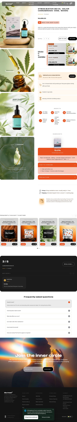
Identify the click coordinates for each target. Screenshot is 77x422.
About (24, 2)
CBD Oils (38, 396)
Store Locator (55, 3)
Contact (47, 2)
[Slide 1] (37, 248)
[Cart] (70, 4)
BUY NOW (72, 38)
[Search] (67, 4)
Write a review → (68, 264)
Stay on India (46, 417)
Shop (17, 2)
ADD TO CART (63, 38)
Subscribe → (48, 369)
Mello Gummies (39, 401)
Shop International (31, 417)
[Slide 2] (38, 248)
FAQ (23, 407)
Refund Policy (52, 401)
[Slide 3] (39, 248)
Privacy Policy (52, 396)
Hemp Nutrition (39, 404)
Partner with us (31, 3)
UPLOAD (72, 76)
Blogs (40, 2)
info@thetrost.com (67, 395)
